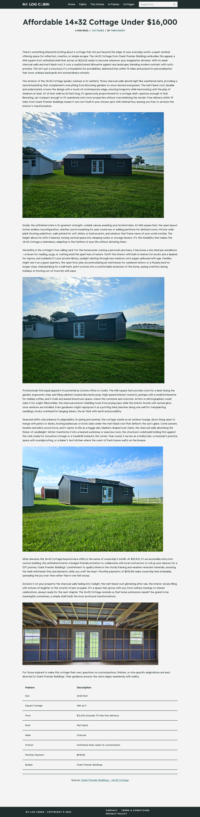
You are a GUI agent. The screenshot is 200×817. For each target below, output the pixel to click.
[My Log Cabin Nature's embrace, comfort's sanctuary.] (36, 4)
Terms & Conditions (135, 810)
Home (71, 4)
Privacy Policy (116, 814)
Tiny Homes (97, 4)
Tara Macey (118, 30)
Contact (112, 810)
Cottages (128, 4)
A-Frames (113, 4)
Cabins (83, 4)
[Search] (174, 4)
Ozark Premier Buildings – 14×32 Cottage (105, 780)
